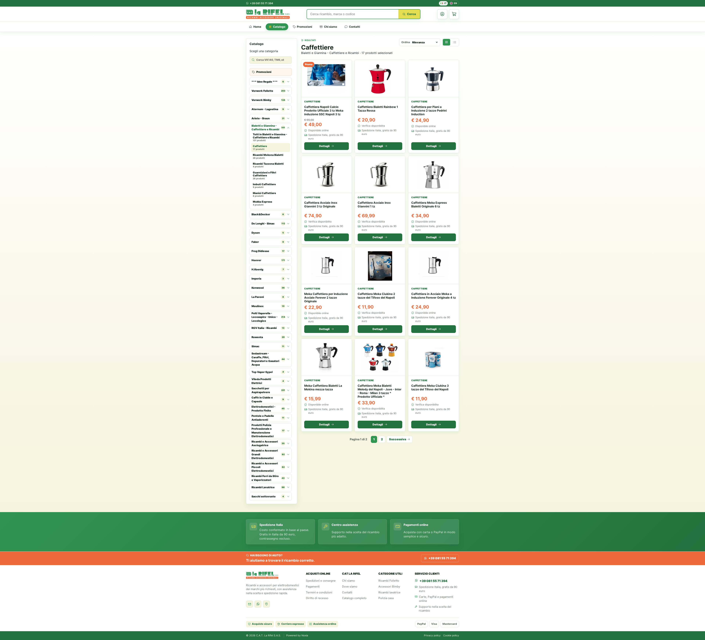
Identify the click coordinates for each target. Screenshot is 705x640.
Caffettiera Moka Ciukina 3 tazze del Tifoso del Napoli (430, 387)
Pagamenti (313, 586)
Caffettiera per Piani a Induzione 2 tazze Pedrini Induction (429, 110)
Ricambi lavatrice (389, 592)
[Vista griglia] (446, 42)
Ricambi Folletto (388, 580)
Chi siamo (330, 26)
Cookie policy (451, 635)
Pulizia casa (386, 598)
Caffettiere (260, 148)
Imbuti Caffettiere (264, 186)
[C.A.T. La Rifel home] (268, 14)
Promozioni (304, 26)
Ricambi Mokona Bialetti (268, 156)
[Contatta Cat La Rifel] (249, 604)
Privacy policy (432, 635)
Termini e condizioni (319, 592)
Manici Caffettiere (264, 194)
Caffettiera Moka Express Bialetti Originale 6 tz (429, 204)
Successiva (397, 439)
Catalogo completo (354, 598)
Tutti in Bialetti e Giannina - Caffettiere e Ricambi (270, 137)
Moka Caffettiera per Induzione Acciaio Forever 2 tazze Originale (326, 297)
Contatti (354, 26)
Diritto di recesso (317, 598)
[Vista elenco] (454, 42)
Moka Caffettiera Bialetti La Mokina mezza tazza (323, 387)
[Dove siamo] (266, 604)
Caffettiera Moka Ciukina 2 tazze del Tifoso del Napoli (376, 296)
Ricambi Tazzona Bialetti (268, 165)
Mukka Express (262, 203)
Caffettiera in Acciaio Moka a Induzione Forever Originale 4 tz (433, 296)
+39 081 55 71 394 (442, 558)
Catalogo (279, 26)
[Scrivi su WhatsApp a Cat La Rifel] (257, 604)
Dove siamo (349, 586)
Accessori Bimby (389, 586)
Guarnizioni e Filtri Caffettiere (264, 175)
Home (257, 26)
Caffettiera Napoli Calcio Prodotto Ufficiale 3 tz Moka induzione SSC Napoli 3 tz (323, 110)
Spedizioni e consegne (321, 580)
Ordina (405, 42)
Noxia (304, 635)
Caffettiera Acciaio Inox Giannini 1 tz (374, 204)
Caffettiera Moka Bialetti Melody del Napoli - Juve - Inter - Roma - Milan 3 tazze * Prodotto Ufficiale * (379, 391)
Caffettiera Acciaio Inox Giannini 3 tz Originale (320, 204)
